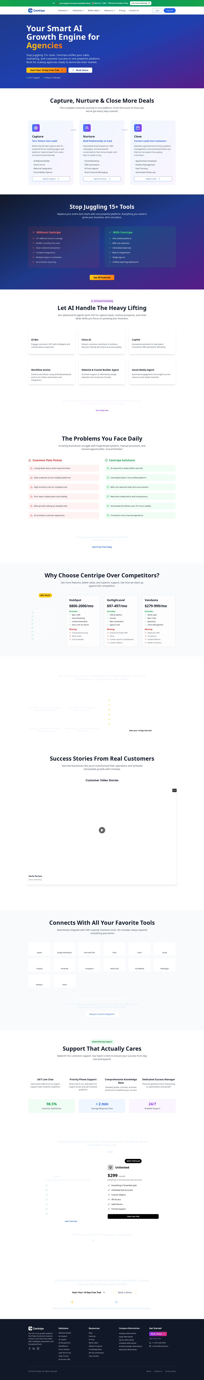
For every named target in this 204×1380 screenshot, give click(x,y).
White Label (93, 1343)
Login (157, 10)
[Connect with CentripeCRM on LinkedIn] (34, 1348)
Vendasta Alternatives (127, 1343)
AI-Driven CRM (64, 1359)
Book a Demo (156, 1334)
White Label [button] (93, 10)
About (148, 1371)
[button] (170, 10)
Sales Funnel (64, 1356)
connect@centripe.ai (160, 1346)
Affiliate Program (95, 1346)
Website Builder (65, 1333)
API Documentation (96, 1353)
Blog (90, 1333)
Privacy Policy (170, 1371)
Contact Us (134, 10)
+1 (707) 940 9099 (159, 1343)
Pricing (122, 10)
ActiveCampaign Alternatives (130, 1346)
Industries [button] (77, 10)
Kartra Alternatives (126, 1340)
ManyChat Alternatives (128, 1349)
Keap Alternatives (126, 1336)
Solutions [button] (62, 10)
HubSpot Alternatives (127, 1333)
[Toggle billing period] (103, 1151)
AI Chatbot (63, 1336)
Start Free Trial (71, 1221)
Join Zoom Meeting (139, 3)
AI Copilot (62, 1339)
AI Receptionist (64, 1343)
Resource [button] (108, 10)
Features (92, 1336)
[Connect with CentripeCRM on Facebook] (29, 1348)
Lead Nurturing (65, 1353)
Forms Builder (64, 1349)
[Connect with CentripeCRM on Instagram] (38, 1348)
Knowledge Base (95, 1349)
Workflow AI (63, 1346)
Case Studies (94, 1356)
